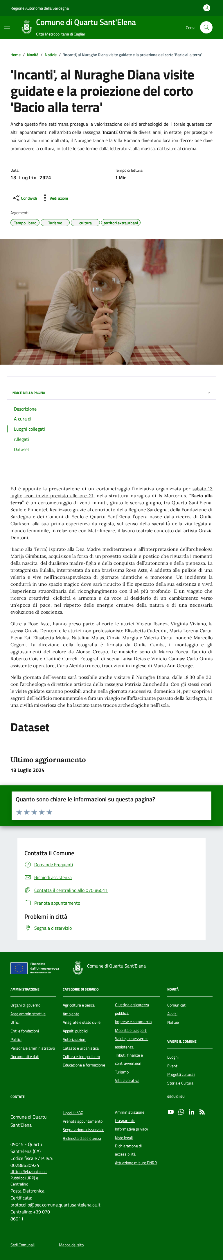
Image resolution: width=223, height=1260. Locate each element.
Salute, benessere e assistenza (131, 1042)
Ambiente (71, 1014)
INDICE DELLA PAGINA (28, 392)
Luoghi (173, 1057)
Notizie (173, 1022)
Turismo (122, 1072)
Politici (15, 1039)
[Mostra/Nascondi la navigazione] (6, 26)
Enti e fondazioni (24, 1031)
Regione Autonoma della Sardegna (39, 8)
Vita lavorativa (127, 1080)
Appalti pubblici (75, 1031)
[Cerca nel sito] (206, 27)
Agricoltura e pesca (79, 1005)
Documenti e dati (24, 1056)
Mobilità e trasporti (131, 1030)
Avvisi (172, 1014)
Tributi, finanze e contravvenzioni (129, 1059)
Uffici (14, 1022)
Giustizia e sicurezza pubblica (132, 1009)
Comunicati (176, 1005)
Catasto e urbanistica (81, 1048)
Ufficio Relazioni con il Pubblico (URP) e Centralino (28, 1178)
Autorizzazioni (74, 1039)
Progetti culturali (181, 1074)
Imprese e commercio (133, 1021)
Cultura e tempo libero (81, 1056)
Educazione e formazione (84, 1065)
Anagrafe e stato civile (81, 1022)
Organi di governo (25, 1005)
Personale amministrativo (32, 1048)
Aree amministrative (28, 1014)
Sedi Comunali (22, 1245)
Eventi (172, 1066)
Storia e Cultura (180, 1083)
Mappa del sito (71, 1245)
